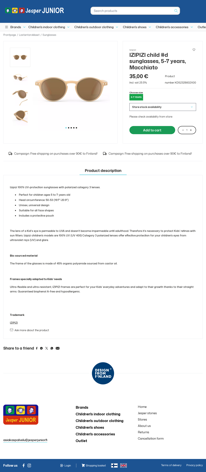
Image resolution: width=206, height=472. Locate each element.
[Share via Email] (58, 348)
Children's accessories (172, 27)
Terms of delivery (171, 465)
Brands (15, 27)
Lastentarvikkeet (29, 35)
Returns (143, 432)
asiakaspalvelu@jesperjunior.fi (25, 440)
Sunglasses (49, 35)
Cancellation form (151, 438)
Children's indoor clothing (46, 27)
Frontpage (9, 35)
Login (67, 465)
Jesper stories (147, 413)
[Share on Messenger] (41, 348)
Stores (142, 419)
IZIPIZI (14, 322)
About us (144, 426)
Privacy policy (194, 465)
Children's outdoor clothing (94, 27)
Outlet (81, 440)
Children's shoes (135, 27)
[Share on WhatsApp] (52, 348)
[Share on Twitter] (46, 348)
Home (142, 407)
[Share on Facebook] (36, 348)
